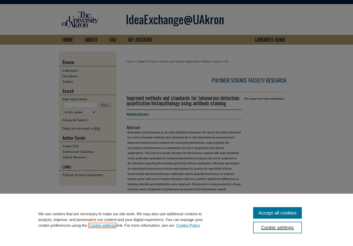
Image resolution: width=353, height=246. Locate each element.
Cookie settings (102, 225)
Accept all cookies (277, 213)
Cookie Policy (188, 225)
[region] (176, 219)
